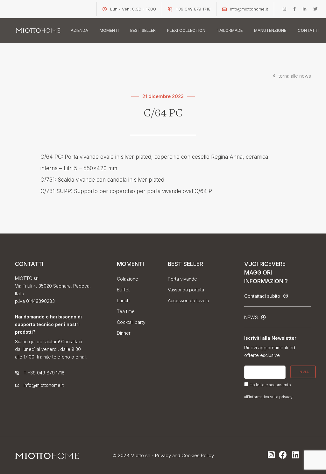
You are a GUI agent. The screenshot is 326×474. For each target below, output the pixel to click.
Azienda (79, 30)
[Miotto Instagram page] (284, 8)
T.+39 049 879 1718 (44, 372)
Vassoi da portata (186, 289)
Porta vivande (182, 279)
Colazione (127, 279)
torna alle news (294, 76)
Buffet (123, 289)
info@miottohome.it (249, 8)
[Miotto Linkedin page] (304, 8)
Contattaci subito (262, 296)
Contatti (308, 30)
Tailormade (230, 30)
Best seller (143, 30)
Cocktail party (131, 322)
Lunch (123, 300)
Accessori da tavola (188, 300)
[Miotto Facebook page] (294, 8)
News (251, 317)
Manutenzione (270, 30)
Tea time (126, 311)
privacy (286, 396)
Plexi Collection (186, 30)
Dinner (124, 333)
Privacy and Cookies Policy (184, 455)
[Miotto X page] (315, 8)
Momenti (109, 30)
